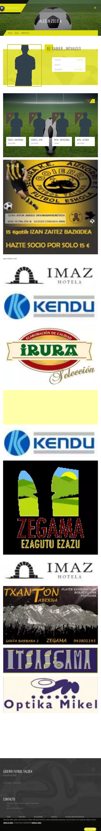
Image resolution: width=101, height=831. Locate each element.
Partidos (22, 817)
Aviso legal (7, 783)
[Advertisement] (50, 407)
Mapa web (17, 783)
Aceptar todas (90, 829)
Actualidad (38, 817)
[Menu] (95, 7)
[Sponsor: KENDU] (50, 306)
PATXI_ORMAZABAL (62, 139)
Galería (54, 817)
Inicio (10, 33)
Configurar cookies (36, 823)
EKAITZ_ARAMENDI (15, 139)
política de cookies (8, 823)
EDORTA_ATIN (36, 139)
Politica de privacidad (8, 793)
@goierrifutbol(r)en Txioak (10, 259)
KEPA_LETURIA (83, 139)
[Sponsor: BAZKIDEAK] (50, 207)
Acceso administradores (74, 817)
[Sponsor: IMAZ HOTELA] (50, 275)
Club (8, 817)
